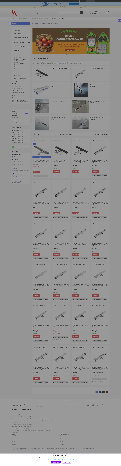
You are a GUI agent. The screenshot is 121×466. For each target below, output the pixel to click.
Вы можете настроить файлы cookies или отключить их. (60, 459)
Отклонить (67, 462)
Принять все (56, 462)
